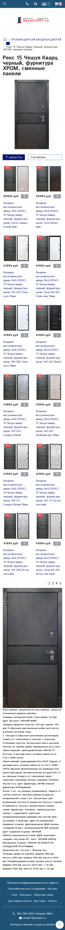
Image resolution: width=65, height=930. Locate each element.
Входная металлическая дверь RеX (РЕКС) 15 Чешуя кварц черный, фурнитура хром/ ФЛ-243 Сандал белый (15, 423)
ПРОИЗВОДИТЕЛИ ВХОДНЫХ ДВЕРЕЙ (36, 40)
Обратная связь (43, 895)
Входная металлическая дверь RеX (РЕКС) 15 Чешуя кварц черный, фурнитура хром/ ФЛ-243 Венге (48, 352)
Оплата (52, 901)
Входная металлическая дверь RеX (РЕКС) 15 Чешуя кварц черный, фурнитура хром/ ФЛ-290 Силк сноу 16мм (15, 354)
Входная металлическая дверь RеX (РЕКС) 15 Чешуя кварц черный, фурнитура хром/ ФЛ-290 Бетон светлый (16, 562)
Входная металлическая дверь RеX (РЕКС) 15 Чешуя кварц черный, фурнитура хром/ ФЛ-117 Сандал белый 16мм (15, 493)
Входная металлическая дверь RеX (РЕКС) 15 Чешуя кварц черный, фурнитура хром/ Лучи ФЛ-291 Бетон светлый (48, 562)
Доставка (40, 901)
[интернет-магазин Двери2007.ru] (32, 19)
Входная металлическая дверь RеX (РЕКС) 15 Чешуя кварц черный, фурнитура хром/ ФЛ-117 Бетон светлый (48, 493)
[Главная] (5, 40)
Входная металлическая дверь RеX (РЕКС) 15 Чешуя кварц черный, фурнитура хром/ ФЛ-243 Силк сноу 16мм (15, 284)
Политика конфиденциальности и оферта (32, 883)
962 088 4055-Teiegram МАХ (34, 914)
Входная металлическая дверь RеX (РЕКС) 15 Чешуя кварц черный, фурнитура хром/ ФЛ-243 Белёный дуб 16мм (48, 423)
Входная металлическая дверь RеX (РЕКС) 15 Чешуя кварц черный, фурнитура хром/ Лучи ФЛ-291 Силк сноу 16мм (48, 284)
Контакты (26, 895)
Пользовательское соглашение (27, 889)
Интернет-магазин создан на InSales (32, 924)
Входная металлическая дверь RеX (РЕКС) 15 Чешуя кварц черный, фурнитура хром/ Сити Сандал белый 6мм (15, 215)
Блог (15, 895)
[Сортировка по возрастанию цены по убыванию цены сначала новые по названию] (45, 157)
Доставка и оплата (20, 901)
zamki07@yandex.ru (34, 918)
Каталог (52, 889)
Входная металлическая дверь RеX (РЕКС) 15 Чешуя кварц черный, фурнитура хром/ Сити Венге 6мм (48, 215)
